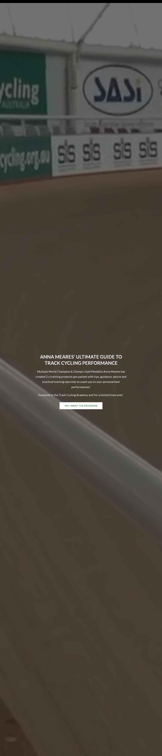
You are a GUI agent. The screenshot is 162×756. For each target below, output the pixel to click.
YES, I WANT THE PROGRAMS (81, 405)
